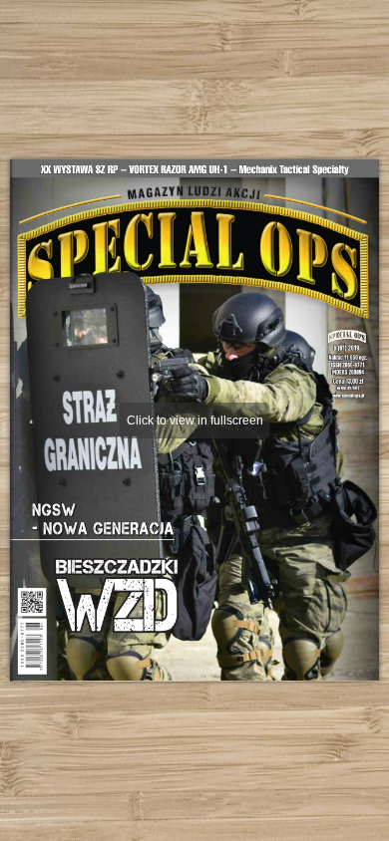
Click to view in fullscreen (195, 420)
